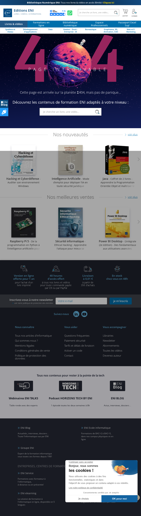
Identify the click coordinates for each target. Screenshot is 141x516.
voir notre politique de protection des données (33, 303)
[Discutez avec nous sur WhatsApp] (69, 12)
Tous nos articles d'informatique (33, 335)
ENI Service (27, 473)
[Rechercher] (116, 12)
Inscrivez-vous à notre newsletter (31, 301)
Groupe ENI (27, 448)
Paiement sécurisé (74, 340)
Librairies (108, 335)
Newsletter (109, 340)
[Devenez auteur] (4, 112)
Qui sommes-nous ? (26, 340)
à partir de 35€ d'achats (88, 280)
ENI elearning (28, 493)
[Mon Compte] (134, 13)
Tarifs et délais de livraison (79, 345)
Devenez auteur (112, 355)
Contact (68, 355)
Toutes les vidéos (112, 350)
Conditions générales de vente (32, 350)
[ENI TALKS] (23, 386)
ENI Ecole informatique (97, 427)
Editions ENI (27, 12)
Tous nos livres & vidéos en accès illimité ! (70, 2)
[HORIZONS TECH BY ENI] (70, 386)
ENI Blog (25, 427)
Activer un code (73, 350)
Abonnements (111, 345)
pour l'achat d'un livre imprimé (24, 280)
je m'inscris (120, 301)
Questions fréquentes (76, 335)
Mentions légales (24, 345)
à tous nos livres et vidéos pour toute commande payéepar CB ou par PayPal (56, 281)
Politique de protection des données (30, 357)
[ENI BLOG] (4, 104)
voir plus (133, 134)
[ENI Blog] (117, 386)
